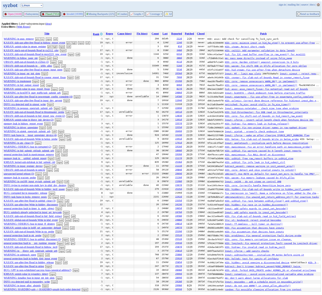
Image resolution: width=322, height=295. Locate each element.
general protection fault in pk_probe (22, 235)
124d (179, 42)
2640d (178, 131)
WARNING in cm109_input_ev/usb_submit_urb (29, 181)
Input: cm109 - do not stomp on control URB (253, 181)
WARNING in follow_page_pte (21, 58)
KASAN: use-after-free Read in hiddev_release (29, 262)
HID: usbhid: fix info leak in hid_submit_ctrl (255, 162)
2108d (178, 181)
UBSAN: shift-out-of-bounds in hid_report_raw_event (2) (34, 115)
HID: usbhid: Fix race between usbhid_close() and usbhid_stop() (266, 201)
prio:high (71, 43)
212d (179, 38)
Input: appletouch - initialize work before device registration (266, 143)
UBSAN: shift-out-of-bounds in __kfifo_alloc (28, 65)
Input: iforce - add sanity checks (247, 251)
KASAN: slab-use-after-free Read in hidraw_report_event (34, 42)
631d (179, 54)
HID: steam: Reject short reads (245, 46)
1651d (178, 112)
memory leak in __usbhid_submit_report (25, 158)
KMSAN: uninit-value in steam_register (25, 46)
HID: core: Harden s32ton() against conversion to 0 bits (262, 62)
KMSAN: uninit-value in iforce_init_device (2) (28, 119)
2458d (178, 216)
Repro (109, 33)
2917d (178, 266)
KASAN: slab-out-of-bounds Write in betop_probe (31, 139)
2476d (178, 212)
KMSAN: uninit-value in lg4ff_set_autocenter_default (32, 227)
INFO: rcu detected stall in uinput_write (25, 104)
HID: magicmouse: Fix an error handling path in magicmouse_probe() (268, 147)
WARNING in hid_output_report (21, 85)
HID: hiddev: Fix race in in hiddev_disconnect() (256, 204)
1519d (178, 135)
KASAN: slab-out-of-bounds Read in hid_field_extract (33, 216)
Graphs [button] (135, 14)
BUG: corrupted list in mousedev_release (25, 193)
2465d (178, 208)
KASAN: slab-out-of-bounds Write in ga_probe (29, 231)
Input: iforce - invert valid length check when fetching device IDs (269, 120)
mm (55, 58)
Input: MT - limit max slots (243, 73)
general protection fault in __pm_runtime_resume (30, 243)
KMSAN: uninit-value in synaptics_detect (26, 274)
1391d (178, 119)
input (48, 39)
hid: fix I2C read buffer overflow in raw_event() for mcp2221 (265, 54)
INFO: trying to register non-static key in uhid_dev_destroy (35, 185)
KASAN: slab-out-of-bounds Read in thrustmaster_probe (34, 112)
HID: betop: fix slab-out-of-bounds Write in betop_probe (262, 139)
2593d (178, 243)
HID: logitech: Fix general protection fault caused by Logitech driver (271, 243)
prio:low (40, 39)
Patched (189, 33)
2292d (178, 196)
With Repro (23, 26)
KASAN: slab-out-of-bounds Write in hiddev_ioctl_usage (34, 189)
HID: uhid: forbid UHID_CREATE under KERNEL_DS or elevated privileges (270, 270)
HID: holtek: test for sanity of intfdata (252, 258)
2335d (178, 200)
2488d (178, 220)
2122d (178, 166)
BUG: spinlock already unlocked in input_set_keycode (33, 212)
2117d (178, 158)
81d (180, 46)
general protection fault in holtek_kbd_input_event (30, 258)
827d (179, 88)
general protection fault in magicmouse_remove (29, 154)
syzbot (10, 5)
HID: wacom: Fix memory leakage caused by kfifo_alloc (260, 177)
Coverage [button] (153, 14)
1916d (178, 146)
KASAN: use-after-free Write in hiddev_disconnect (31, 204)
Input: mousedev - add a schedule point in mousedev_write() (264, 282)
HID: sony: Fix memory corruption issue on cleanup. (258, 239)
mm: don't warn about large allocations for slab (256, 278)
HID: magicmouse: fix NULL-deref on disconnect (255, 154)
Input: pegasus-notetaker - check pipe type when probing (262, 108)
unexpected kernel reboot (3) (19, 173)
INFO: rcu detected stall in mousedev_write (27, 281)
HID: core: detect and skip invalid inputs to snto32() (260, 170)
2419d (178, 204)
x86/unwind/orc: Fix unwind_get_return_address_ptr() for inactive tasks (272, 197)
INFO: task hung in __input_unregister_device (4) (30, 135)
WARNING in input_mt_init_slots (22, 73)
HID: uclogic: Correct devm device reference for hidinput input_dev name (272, 100)
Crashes (122, 14)
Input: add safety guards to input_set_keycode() (256, 208)
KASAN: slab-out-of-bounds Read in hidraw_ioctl (30, 247)
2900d (178, 274)
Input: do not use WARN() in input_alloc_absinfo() (258, 285)
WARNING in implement (17, 81)
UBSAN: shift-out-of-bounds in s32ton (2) (26, 62)
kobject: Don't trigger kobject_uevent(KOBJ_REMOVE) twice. (263, 266)
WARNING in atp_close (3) (19, 142)
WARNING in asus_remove (19, 38)
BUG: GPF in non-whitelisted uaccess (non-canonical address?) (37, 270)
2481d (178, 223)
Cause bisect (124, 33)
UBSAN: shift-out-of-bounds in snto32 (24, 169)
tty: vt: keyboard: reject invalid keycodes (253, 220)
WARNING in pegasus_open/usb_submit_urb (28, 108)
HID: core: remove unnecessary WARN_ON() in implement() (261, 81)
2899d (178, 277)
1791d (178, 142)
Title (46, 33)
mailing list (293, 4)
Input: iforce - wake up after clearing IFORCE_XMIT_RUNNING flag (267, 135)
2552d (178, 235)
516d (179, 65)
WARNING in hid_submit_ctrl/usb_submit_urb (29, 150)
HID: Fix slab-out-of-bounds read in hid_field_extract (260, 216)
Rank (96, 34)
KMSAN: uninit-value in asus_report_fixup (27, 88)
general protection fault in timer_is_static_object (29, 208)
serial (68, 220)
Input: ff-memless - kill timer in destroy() (254, 224)
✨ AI (168, 14)
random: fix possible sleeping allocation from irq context (263, 289)
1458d (178, 96)
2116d (178, 177)
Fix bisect (142, 33)
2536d (178, 162)
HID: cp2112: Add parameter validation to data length (260, 50)
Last (165, 33)
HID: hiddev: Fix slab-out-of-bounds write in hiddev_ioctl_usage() (268, 189)
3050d (178, 289)
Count (155, 33)
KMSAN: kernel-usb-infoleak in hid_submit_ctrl (29, 162)
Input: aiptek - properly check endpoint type (254, 131)
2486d (178, 92)
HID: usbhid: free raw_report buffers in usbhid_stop (259, 158)
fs (49, 197)
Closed (201, 33)
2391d (178, 139)
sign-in (282, 4)
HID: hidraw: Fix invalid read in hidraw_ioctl (255, 247)
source (304, 4)
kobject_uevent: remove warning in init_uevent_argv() (260, 166)
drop (48, 23)
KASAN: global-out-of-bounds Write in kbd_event (31, 220)
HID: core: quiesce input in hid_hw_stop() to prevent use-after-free (270, 43)
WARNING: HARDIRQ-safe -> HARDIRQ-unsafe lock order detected (42, 289)
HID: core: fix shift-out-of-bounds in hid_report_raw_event (264, 116)
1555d (178, 127)
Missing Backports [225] (100, 14)
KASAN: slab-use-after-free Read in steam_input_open (33, 69)
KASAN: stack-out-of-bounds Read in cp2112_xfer (31, 50)
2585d (178, 262)
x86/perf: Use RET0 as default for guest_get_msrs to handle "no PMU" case (273, 174)
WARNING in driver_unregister (21, 127)
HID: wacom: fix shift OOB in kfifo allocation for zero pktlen (266, 66)
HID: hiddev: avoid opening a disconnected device (257, 262)
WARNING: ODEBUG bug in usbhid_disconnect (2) (32, 239)
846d (179, 85)
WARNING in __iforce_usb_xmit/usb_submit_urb (30, 250)
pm (72, 243)
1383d (178, 115)
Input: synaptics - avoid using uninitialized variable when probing (269, 274)
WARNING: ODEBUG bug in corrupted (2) (27, 146)
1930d (178, 154)
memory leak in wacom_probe (20, 177)
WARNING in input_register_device (23, 166)
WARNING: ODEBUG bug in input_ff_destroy (29, 223)
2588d (178, 254)
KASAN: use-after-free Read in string (24, 266)
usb (55, 39)
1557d (178, 123)
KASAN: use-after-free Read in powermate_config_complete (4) (38, 96)
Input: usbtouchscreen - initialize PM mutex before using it (264, 255)
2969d (178, 173)
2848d (178, 270)
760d (179, 77)
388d (179, 58)
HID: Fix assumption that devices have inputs (254, 228)
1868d (178, 150)
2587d (178, 247)
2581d (178, 250)
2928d (178, 281)
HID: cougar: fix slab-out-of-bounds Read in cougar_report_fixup (267, 77)
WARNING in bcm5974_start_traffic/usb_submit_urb (32, 92)
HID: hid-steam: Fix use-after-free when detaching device (262, 70)
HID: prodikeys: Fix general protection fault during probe (263, 235)
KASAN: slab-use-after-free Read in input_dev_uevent (33, 100)
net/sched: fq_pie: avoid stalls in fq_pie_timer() (258, 104)
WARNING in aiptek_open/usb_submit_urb (27, 131)
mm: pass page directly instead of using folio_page (258, 58)
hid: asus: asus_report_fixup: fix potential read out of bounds (266, 89)
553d (179, 69)
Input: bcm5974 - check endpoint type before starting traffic (265, 93)
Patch (263, 33)
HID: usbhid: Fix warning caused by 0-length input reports (263, 151)
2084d (178, 169)
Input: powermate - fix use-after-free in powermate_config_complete (269, 97)
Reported (176, 33)
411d (179, 62)
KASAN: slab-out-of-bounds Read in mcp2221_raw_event (35, 54)
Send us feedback (308, 14)
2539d (178, 81)
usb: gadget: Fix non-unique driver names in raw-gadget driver (266, 127)
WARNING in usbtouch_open (20, 254)
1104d (178, 100)
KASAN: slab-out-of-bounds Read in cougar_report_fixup (35, 77)
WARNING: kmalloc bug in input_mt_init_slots (29, 277)
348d (179, 50)
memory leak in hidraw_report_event (23, 123)
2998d (178, 285)
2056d (178, 73)
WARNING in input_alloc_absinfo (22, 285)
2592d (178, 258)
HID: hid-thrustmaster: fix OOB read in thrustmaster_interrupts (266, 112)
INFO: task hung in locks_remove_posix (25, 196)
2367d (178, 185)
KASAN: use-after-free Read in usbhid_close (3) (30, 200)
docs (312, 4)
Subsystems (31, 14)
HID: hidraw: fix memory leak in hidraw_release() (257, 124)
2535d (178, 189)
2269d (178, 108)
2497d (178, 227)
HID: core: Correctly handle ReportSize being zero (258, 185)
